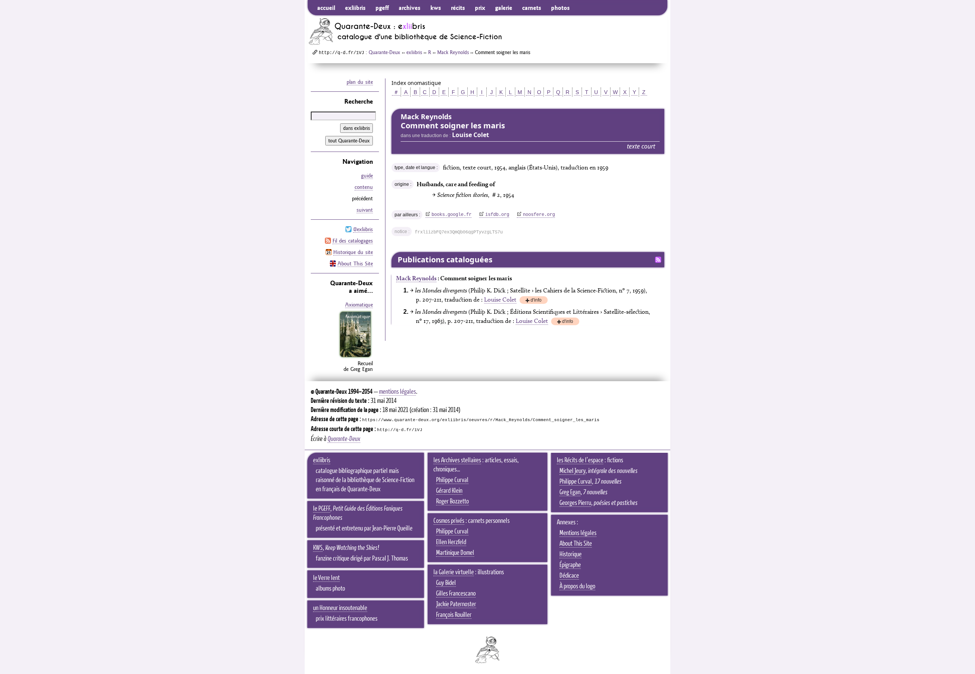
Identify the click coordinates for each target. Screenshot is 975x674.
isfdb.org (497, 214)
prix (480, 7)
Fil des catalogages (352, 241)
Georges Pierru (575, 503)
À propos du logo (577, 586)
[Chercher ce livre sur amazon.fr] (355, 357)
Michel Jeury (572, 471)
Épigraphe (570, 565)
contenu (364, 187)
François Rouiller (454, 615)
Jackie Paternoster (456, 604)
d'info (536, 300)
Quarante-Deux (384, 52)
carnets (531, 7)
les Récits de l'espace (580, 460)
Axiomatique (359, 305)
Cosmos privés (448, 520)
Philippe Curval (452, 480)
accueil (326, 7)
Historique (570, 554)
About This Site (355, 263)
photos (560, 7)
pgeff (382, 7)
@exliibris (363, 229)
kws (435, 7)
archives (409, 7)
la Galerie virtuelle (453, 572)
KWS (318, 548)
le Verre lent (326, 578)
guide (367, 175)
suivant (364, 210)
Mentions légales (577, 533)
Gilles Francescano (456, 593)
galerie (503, 7)
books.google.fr (452, 214)
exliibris (355, 7)
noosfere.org (539, 214)
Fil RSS (658, 259)
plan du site (360, 82)
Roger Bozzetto (452, 501)
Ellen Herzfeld (451, 542)
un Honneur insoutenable (340, 608)
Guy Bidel (446, 583)
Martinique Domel (455, 552)
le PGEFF (321, 508)
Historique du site (353, 252)
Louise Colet (500, 299)
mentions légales (397, 391)
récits (458, 7)
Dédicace (569, 575)
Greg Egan (569, 492)
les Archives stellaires (457, 460)
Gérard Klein (449, 490)
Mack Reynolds (453, 52)
